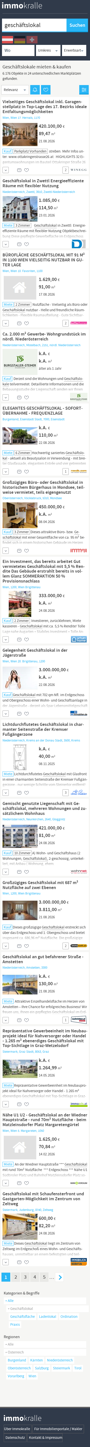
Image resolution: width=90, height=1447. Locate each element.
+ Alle (9, 1300)
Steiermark (61, 1368)
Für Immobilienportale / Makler (58, 1428)
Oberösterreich (19, 1368)
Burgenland (17, 1360)
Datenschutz (15, 1437)
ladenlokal (47, 1316)
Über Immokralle (17, 1428)
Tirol (78, 1368)
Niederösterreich (60, 1360)
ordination (69, 1316)
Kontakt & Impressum (45, 1437)
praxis (15, 1324)
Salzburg (42, 1368)
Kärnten (36, 1360)
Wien (32, 1376)
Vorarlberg (16, 1376)
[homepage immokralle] (22, 5)
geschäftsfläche (22, 1316)
